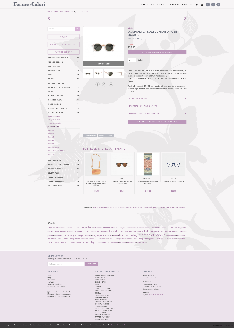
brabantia (156, 228)
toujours (122, 243)
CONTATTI (187, 5)
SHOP (162, 5)
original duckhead (124, 239)
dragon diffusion (92, 231)
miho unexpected (72, 239)
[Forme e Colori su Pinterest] (217, 4)
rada (167, 239)
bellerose (97, 228)
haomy (140, 231)
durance (104, 231)
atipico (69, 228)
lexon (115, 236)
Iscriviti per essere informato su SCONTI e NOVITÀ (67, 257)
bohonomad (133, 228)
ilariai (156, 231)
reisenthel (181, 239)
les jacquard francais (102, 235)
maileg (133, 235)
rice (50, 242)
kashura (175, 231)
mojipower (103, 239)
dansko (50, 231)
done (57, 231)
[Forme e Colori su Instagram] (212, 4)
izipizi (168, 231)
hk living (148, 231)
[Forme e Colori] (28, 4)
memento (181, 236)
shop (49, 278)
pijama (151, 239)
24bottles (54, 227)
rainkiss (173, 239)
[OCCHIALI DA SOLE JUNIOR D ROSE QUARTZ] (88, 73)
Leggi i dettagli (117, 325)
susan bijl (89, 242)
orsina (134, 239)
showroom (51, 280)
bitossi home (108, 228)
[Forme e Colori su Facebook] (207, 4)
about (50, 275)
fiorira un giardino (128, 231)
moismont (93, 239)
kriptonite (58, 236)
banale (76, 228)
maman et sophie (152, 235)
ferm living (114, 231)
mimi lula (84, 239)
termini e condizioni (55, 284)
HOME (143, 5)
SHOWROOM (173, 5)
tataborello (101, 243)
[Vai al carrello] (196, 5)
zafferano (141, 243)
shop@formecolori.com (151, 289)
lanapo (80, 236)
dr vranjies (78, 231)
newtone (112, 239)
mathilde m (171, 236)
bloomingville (121, 228)
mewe (60, 239)
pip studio (159, 239)
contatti (51, 282)
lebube (88, 236)
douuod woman (66, 231)
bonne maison (144, 228)
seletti (65, 242)
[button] (78, 57)
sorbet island (76, 243)
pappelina (143, 239)
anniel (62, 228)
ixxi (162, 231)
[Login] (202, 5)
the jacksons (113, 243)
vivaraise (131, 242)
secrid (56, 243)
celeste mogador (178, 228)
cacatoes (166, 228)
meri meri (52, 239)
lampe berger (70, 235)
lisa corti (123, 235)
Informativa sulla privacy (57, 286)
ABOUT (152, 5)
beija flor (86, 227)
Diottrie (136, 60)
